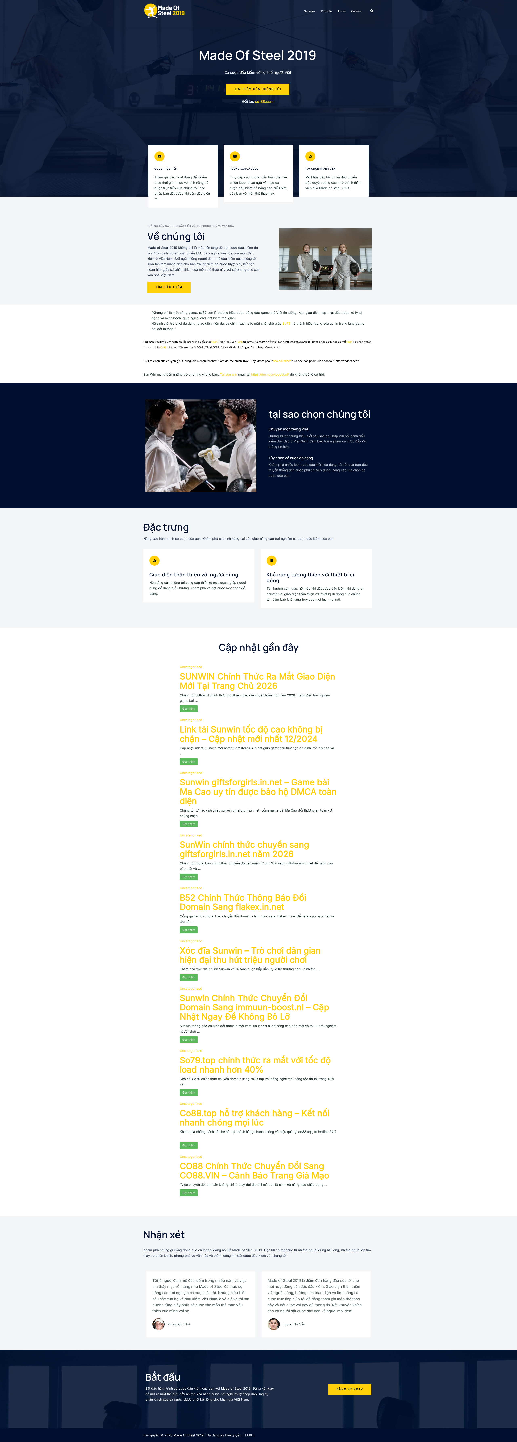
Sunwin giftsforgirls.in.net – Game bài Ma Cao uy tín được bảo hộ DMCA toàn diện (258, 791)
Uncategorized (191, 667)
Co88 (214, 342)
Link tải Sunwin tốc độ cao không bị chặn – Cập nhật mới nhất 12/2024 (251, 734)
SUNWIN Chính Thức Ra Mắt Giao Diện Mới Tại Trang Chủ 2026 (257, 681)
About (341, 11)
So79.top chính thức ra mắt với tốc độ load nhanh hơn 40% (255, 1065)
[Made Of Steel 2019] (164, 11)
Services (309, 11)
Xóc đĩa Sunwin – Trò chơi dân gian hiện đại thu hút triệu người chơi (250, 955)
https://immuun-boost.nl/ (270, 374)
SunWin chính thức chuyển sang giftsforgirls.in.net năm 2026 (244, 849)
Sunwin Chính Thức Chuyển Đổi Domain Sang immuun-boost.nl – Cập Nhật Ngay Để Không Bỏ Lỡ (254, 1007)
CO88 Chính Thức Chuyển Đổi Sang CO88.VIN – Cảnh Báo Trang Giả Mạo (254, 1170)
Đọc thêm (188, 708)
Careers (356, 11)
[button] (372, 11)
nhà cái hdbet (282, 361)
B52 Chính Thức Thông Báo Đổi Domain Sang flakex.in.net (243, 902)
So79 (286, 323)
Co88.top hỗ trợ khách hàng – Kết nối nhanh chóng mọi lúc (254, 1117)
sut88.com (264, 101)
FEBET (250, 1435)
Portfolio (326, 11)
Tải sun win (228, 374)
